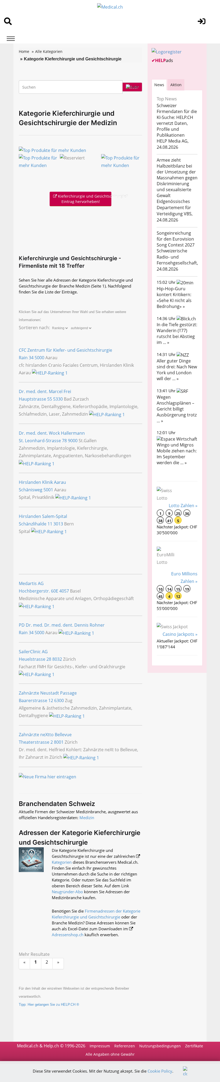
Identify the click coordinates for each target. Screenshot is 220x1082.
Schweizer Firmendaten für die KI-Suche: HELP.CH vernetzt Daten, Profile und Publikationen (177, 120)
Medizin (86, 817)
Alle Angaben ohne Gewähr (110, 1054)
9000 (73, 441)
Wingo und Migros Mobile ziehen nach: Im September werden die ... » (177, 454)
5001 (48, 490)
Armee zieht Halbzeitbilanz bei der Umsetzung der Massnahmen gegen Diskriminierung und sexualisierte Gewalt (177, 177)
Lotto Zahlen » (183, 506)
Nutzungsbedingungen (160, 1045)
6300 (59, 700)
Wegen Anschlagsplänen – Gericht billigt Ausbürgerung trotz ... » (177, 409)
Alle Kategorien (49, 51)
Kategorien (62, 862)
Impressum (100, 1045)
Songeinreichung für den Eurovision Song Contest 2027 (176, 239)
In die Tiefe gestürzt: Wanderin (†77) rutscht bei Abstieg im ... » (177, 333)
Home (24, 51)
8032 (57, 659)
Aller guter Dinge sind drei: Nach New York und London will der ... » (177, 370)
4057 (64, 591)
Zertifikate (194, 1045)
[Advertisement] (81, 229)
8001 (59, 742)
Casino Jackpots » (180, 634)
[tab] (159, 84)
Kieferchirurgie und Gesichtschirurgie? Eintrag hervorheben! (84, 199)
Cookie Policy (160, 1071)
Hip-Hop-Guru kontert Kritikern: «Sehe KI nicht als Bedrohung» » (174, 297)
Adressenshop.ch (67, 934)
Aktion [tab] (176, 84)
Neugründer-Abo (67, 891)
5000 (39, 358)
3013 (58, 524)
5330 (58, 399)
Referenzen (124, 1045)
